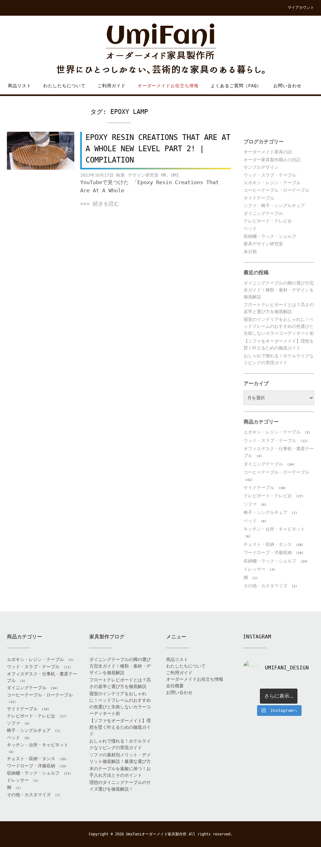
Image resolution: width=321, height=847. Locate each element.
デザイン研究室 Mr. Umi (153, 175)
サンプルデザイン (261, 167)
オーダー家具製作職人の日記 (272, 159)
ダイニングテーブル (263, 213)
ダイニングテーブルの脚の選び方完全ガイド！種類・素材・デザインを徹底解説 (279, 290)
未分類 (250, 251)
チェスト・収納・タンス (268, 544)
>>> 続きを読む (99, 203)
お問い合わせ (287, 85)
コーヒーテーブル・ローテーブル (276, 190)
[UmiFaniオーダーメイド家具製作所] (160, 49)
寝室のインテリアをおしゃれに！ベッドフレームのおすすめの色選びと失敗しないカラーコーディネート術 (279, 326)
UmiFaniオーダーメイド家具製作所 (156, 834)
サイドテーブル (259, 197)
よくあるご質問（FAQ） (236, 85)
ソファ (250, 504)
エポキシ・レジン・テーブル (272, 182)
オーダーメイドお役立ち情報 (168, 85)
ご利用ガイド (111, 85)
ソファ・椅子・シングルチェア (274, 205)
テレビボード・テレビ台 (268, 220)
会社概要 (175, 685)
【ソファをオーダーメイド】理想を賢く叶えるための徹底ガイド (120, 727)
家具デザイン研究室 (263, 243)
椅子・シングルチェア (265, 512)
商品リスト (19, 85)
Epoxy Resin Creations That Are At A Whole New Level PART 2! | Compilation (158, 148)
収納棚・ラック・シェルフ (270, 236)
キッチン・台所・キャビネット (274, 528)
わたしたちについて (64, 85)
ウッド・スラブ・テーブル (270, 175)
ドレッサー (255, 569)
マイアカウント (301, 7)
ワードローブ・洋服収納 (268, 552)
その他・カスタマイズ (265, 585)
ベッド (250, 228)
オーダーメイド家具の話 (268, 151)
